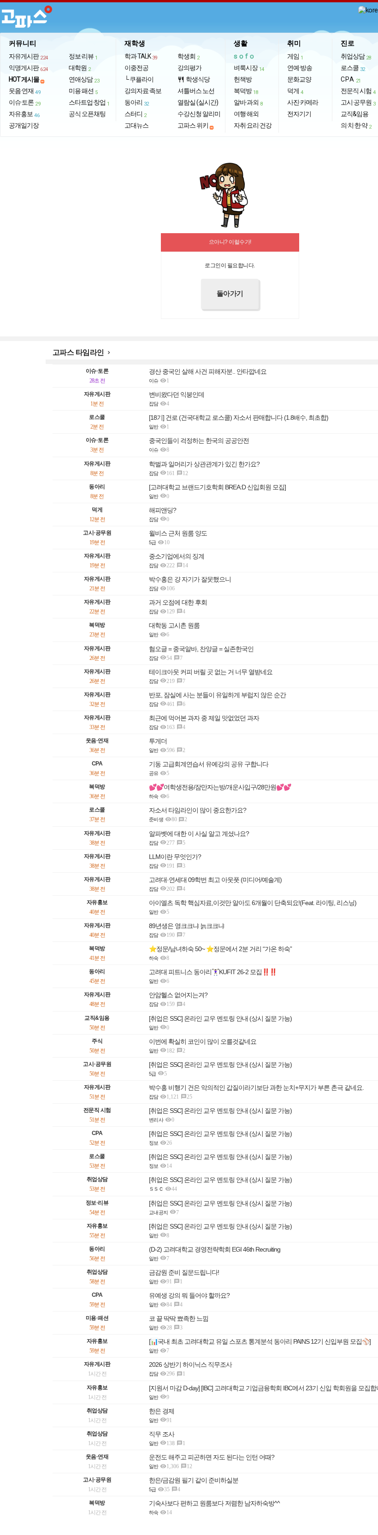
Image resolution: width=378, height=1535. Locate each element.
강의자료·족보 (142, 90)
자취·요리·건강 (253, 125)
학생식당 (193, 79)
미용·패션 (83, 91)
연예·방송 (299, 67)
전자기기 (299, 114)
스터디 (135, 114)
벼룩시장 (249, 68)
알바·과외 (248, 103)
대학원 (80, 68)
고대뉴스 (136, 125)
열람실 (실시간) (197, 102)
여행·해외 (246, 114)
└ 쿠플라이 (139, 79)
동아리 (136, 103)
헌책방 (243, 79)
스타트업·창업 (89, 103)
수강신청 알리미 (198, 114)
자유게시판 (28, 57)
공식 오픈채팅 (87, 114)
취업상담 (356, 57)
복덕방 (246, 91)
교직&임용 (354, 114)
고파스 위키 (192, 125)
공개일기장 (24, 125)
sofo (245, 56)
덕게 (295, 91)
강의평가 (189, 67)
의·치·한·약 (356, 126)
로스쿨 (353, 68)
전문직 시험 (358, 91)
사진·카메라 (302, 102)
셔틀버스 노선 (195, 90)
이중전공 (136, 67)
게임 (295, 57)
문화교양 (299, 79)
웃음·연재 (24, 91)
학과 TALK (140, 57)
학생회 (188, 57)
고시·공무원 (358, 103)
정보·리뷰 (83, 57)
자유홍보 (24, 114)
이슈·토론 (24, 103)
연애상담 (84, 80)
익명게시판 (28, 68)
